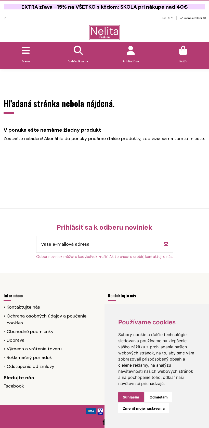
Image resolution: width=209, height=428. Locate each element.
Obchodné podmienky (30, 331)
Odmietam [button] (159, 397)
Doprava (15, 340)
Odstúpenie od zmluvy (30, 366)
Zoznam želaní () (194, 18)
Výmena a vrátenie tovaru (34, 349)
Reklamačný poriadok (29, 357)
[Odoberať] (166, 244)
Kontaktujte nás (23, 307)
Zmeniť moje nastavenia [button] (144, 408)
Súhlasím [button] (131, 397)
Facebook (14, 386)
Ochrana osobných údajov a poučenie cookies (46, 319)
